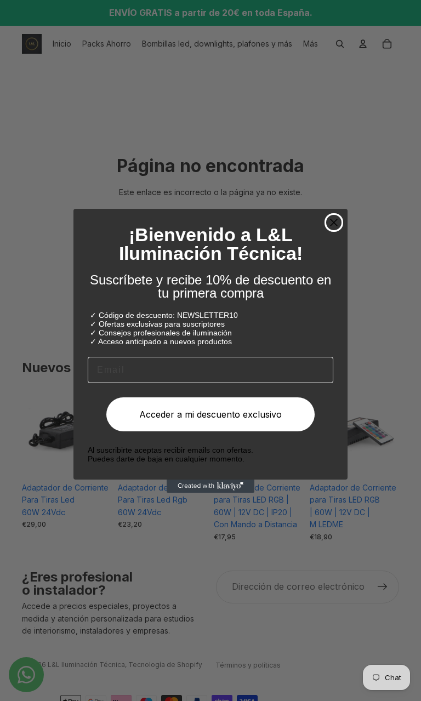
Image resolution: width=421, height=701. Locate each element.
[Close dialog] (334, 222)
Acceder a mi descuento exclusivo (210, 414)
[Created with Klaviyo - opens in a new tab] (210, 486)
